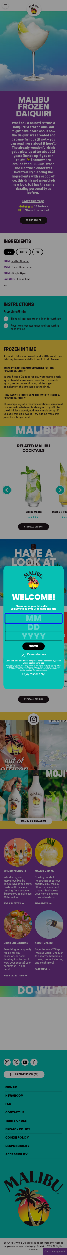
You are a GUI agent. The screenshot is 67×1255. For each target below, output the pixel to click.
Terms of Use (44, 665)
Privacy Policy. (56, 665)
